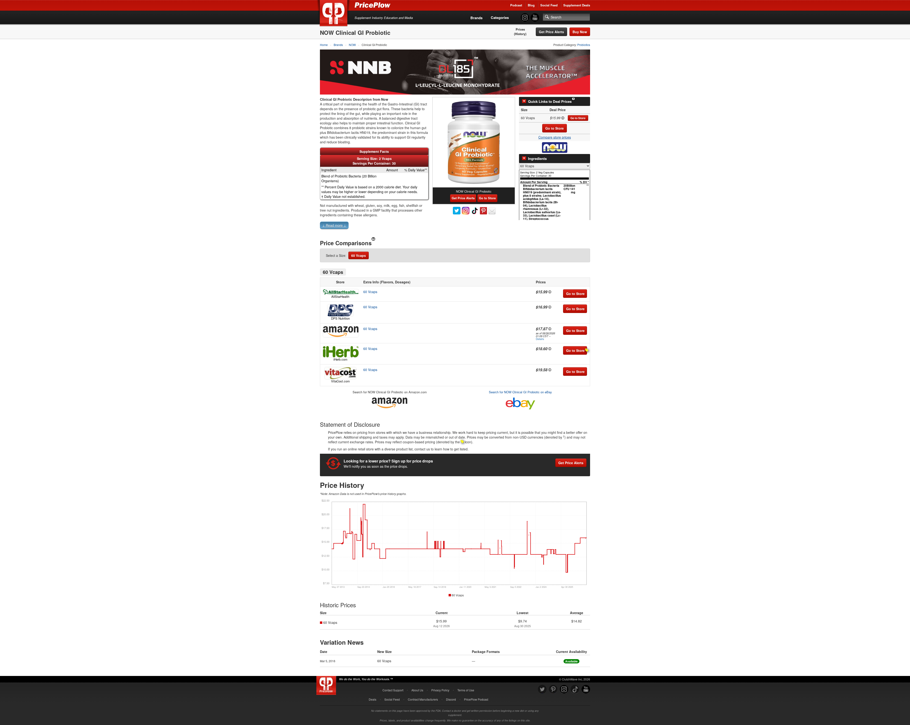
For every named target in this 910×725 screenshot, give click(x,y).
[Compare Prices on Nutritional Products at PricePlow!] (327, 684)
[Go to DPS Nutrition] (340, 310)
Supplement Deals (576, 5)
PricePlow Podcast (476, 699)
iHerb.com (340, 359)
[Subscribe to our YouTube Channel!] (535, 17)
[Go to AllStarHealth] (340, 292)
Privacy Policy (440, 690)
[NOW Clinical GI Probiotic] (473, 142)
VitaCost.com (340, 381)
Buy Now (580, 31)
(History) (520, 34)
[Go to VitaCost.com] (340, 373)
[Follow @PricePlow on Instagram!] (525, 17)
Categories (500, 17)
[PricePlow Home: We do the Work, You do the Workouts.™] (334, 14)
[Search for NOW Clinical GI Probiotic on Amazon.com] (389, 402)
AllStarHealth (340, 296)
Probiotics (583, 45)
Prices (520, 29)
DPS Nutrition (340, 318)
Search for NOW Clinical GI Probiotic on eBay (520, 392)
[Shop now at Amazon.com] (340, 331)
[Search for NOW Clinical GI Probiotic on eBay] (520, 402)
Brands (476, 17)
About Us (417, 690)
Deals (372, 699)
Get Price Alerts (551, 31)
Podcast (516, 5)
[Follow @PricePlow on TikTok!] (575, 689)
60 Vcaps (358, 255)
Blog (531, 5)
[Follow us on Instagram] (564, 689)
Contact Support (392, 690)
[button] (455, 226)
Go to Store (578, 118)
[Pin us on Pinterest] (553, 689)
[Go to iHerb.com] (340, 351)
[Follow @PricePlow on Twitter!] (542, 689)
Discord (451, 699)
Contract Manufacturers (423, 699)
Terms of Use (465, 690)
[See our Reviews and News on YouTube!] (586, 689)
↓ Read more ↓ (334, 225)
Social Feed (549, 5)
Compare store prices (554, 137)
